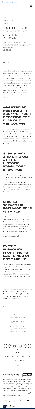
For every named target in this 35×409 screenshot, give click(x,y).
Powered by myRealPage (11, 401)
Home (6, 356)
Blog (15, 360)
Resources (23, 360)
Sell (8, 360)
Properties (26, 356)
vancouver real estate (8, 47)
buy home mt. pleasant (13, 44)
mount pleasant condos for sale (21, 45)
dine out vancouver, (23, 44)
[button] (5, 346)
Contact (18, 365)
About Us (15, 356)
